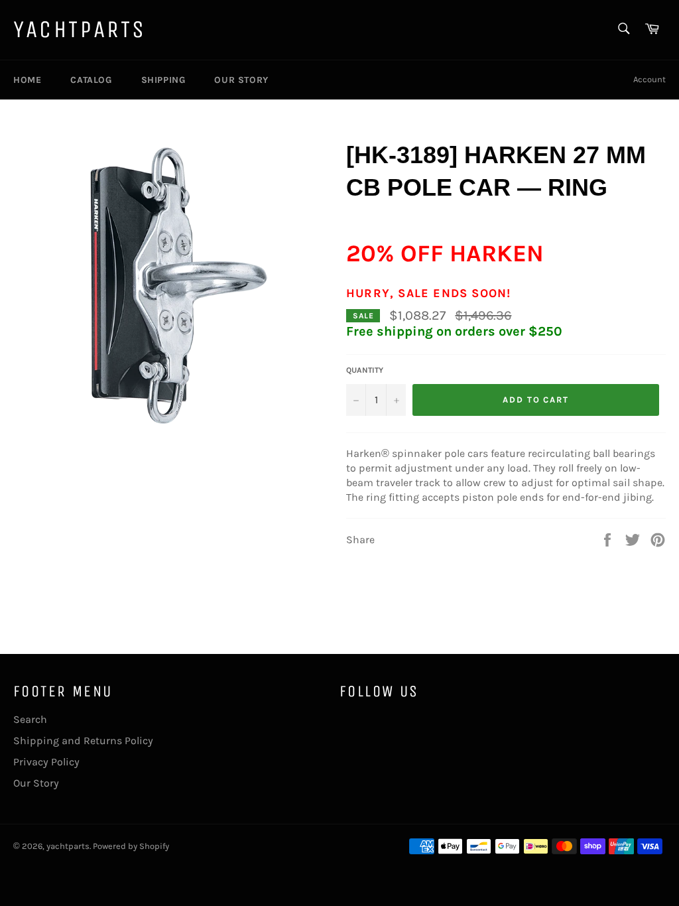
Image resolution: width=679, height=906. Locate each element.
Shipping (163, 80)
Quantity (364, 370)
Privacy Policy (46, 761)
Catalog (90, 80)
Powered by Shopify (131, 846)
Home (27, 80)
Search (30, 719)
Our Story (241, 80)
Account (649, 79)
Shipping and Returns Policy (83, 740)
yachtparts (80, 29)
